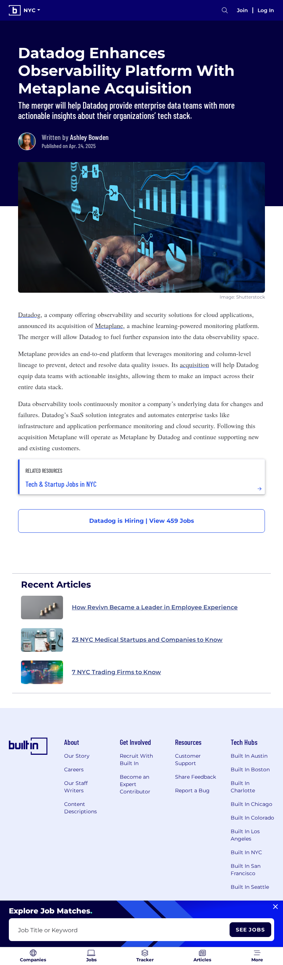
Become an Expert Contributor (135, 784)
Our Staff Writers (76, 787)
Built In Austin (249, 756)
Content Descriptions (80, 808)
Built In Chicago (251, 804)
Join (242, 10)
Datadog (29, 314)
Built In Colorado (252, 817)
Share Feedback (195, 777)
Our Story (77, 756)
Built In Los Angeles (245, 835)
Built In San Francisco (246, 870)
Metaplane (109, 325)
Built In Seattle (250, 887)
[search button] (225, 10)
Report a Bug (192, 790)
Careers (74, 769)
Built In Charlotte (243, 787)
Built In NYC (246, 852)
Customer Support (188, 760)
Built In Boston (250, 769)
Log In (266, 10)
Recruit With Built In (136, 760)
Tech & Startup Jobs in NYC (61, 483)
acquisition (194, 364)
